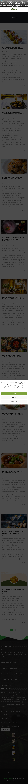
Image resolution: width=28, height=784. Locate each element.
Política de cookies (7, 388)
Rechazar (14, 397)
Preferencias (14, 401)
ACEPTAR (14, 393)
